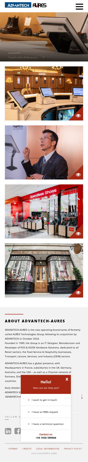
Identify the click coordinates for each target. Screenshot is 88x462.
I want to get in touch (42, 400)
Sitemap (13, 448)
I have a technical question (46, 424)
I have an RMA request (43, 412)
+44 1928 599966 (46, 437)
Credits (27, 448)
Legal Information (47, 448)
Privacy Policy (73, 448)
